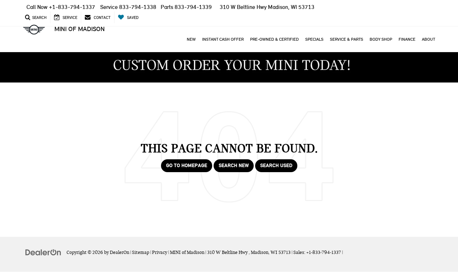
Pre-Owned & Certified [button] (274, 39)
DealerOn (119, 252)
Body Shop (381, 39)
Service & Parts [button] (346, 39)
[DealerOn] (43, 252)
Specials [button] (314, 39)
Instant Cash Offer (223, 39)
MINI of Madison (79, 29)
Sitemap (140, 252)
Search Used (276, 165)
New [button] (191, 39)
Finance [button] (407, 39)
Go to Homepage (186, 165)
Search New (234, 165)
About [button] (428, 39)
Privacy (159, 252)
